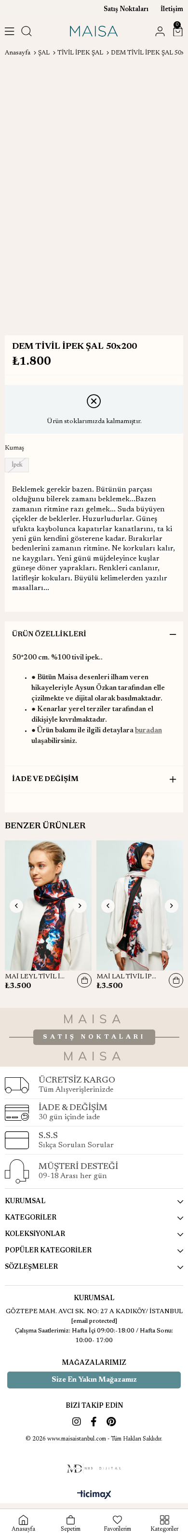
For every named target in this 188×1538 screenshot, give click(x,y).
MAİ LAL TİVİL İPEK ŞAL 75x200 (127, 977)
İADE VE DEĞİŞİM (45, 779)
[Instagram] (76, 1422)
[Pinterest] (111, 1422)
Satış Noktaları (126, 9)
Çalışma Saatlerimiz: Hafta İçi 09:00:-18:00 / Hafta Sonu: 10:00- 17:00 (94, 1336)
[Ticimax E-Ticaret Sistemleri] (94, 1495)
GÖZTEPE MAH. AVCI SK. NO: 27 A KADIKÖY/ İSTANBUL (94, 1311)
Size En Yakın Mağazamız (94, 1380)
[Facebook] (94, 1422)
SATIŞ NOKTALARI (94, 1037)
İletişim (172, 9)
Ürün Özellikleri (49, 634)
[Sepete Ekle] (84, 980)
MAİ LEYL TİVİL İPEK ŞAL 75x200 (36, 977)
